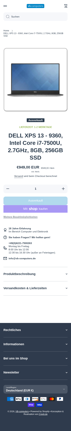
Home (6, 30)
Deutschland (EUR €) (19, 390)
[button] (66, 6)
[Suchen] (6, 16)
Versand (18, 176)
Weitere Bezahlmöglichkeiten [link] (20, 216)
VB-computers (22, 411)
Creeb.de (43, 414)
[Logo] (35, 6)
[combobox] (35, 16)
